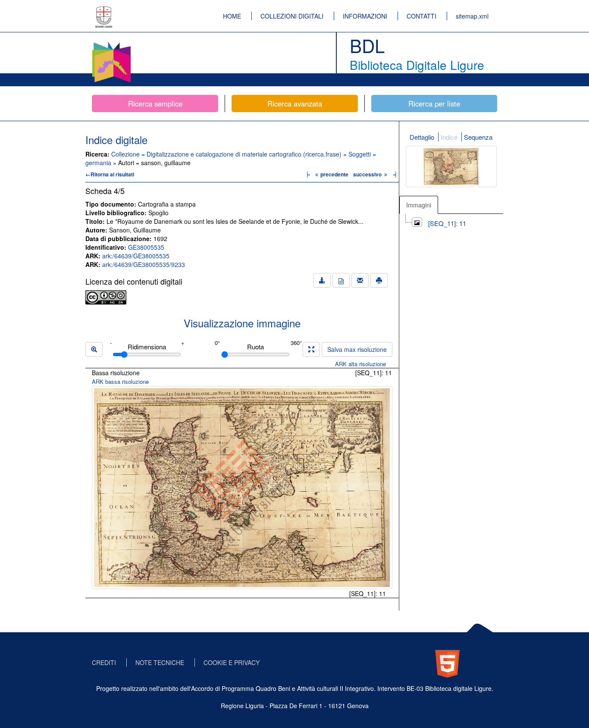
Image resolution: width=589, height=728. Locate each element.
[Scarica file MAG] (341, 280)
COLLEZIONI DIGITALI (291, 16)
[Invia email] (360, 280)
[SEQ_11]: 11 (447, 223)
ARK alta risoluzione (360, 364)
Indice (449, 136)
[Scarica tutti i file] (322, 280)
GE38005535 (146, 247)
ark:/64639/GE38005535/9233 (143, 264)
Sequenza (478, 136)
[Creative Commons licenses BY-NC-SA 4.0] (105, 296)
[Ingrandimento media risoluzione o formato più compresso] (311, 349)
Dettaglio (422, 136)
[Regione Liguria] (103, 11)
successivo (368, 174)
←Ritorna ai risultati (109, 174)
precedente (334, 174)
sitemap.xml (472, 16)
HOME (232, 16)
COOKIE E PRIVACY (232, 662)
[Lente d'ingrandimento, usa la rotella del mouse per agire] (94, 349)
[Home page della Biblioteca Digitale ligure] (111, 43)
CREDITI (104, 662)
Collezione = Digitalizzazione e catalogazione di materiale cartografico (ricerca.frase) (227, 154)
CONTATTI (421, 16)
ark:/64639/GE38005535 (135, 255)
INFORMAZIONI (365, 16)
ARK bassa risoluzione (120, 381)
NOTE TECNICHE (159, 662)
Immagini (418, 205)
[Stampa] (379, 280)
